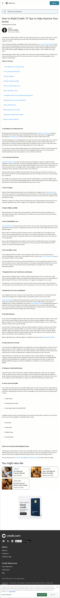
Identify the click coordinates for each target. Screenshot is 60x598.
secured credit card (8, 162)
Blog (3, 573)
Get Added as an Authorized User (14, 67)
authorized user (13, 136)
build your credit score (44, 133)
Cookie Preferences (6, 594)
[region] (30, 591)
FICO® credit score (47, 256)
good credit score (51, 192)
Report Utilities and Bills (12, 81)
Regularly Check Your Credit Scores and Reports (19, 95)
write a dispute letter (37, 303)
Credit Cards (5, 570)
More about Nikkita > (14, 32)
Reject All (52, 594)
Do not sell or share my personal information (35, 583)
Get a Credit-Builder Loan (12, 86)
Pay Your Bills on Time (11, 90)
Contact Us (5, 553)
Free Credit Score (7, 566)
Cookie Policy (12, 591)
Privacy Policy (5, 583)
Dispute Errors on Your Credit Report (15, 100)
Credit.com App (6, 557)
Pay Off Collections (10, 105)
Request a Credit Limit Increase (14, 114)
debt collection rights (48, 337)
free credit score (18, 457)
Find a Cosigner (9, 76)
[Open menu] (2, 3)
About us (4, 550)
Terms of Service (20, 583)
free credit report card (32, 457)
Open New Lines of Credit (12, 110)
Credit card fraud (7, 300)
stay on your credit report (45, 44)
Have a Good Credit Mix (12, 119)
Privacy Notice (13, 583)
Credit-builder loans (8, 226)
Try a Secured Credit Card (12, 71)
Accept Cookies (42, 594)
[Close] (57, 587)
